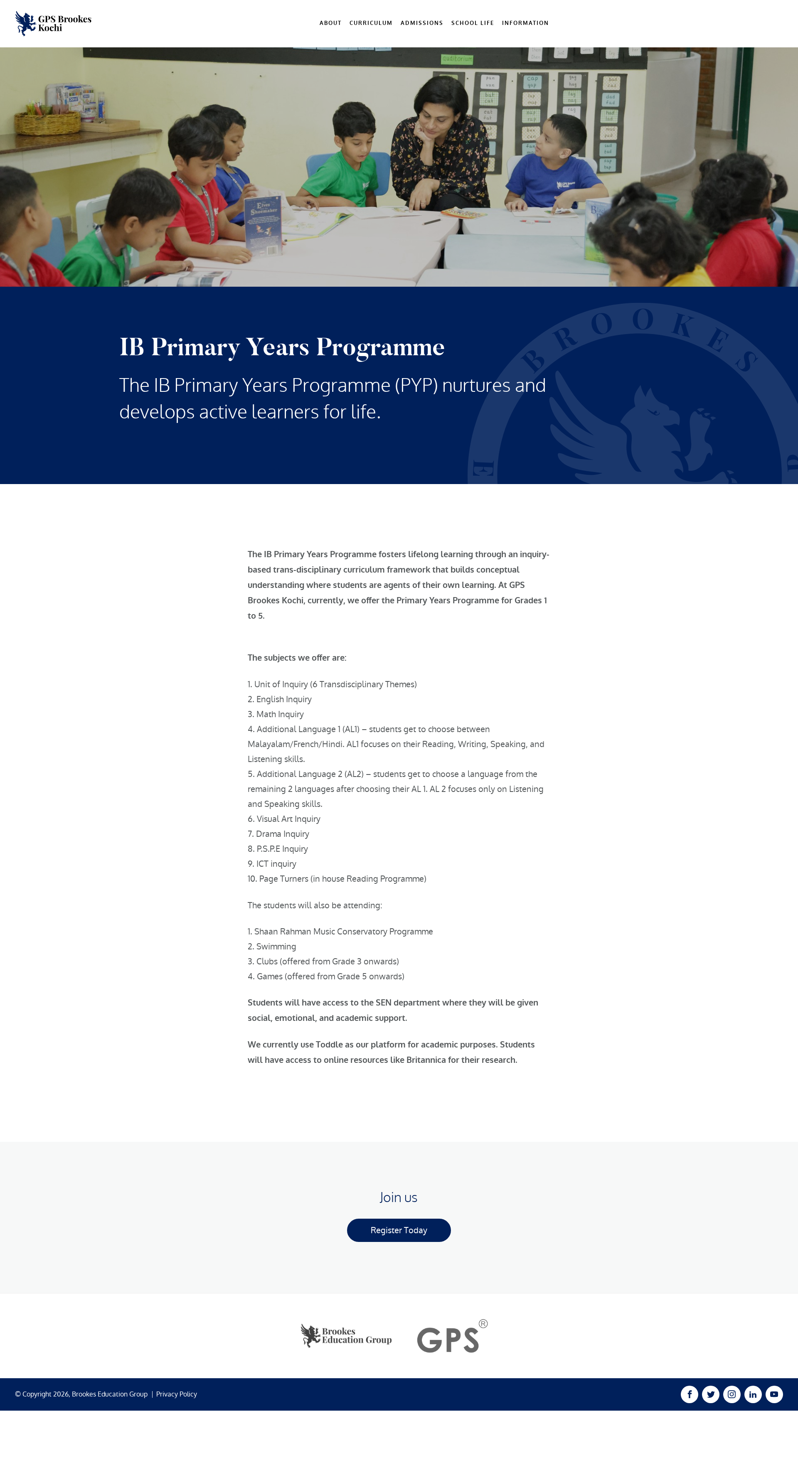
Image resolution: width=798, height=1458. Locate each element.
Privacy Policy (176, 1394)
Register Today (399, 1230)
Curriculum (371, 23)
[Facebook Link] (689, 1394)
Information (525, 23)
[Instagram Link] (732, 1394)
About (331, 23)
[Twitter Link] (710, 1394)
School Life (472, 23)
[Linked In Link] (753, 1394)
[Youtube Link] (774, 1394)
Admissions (422, 23)
